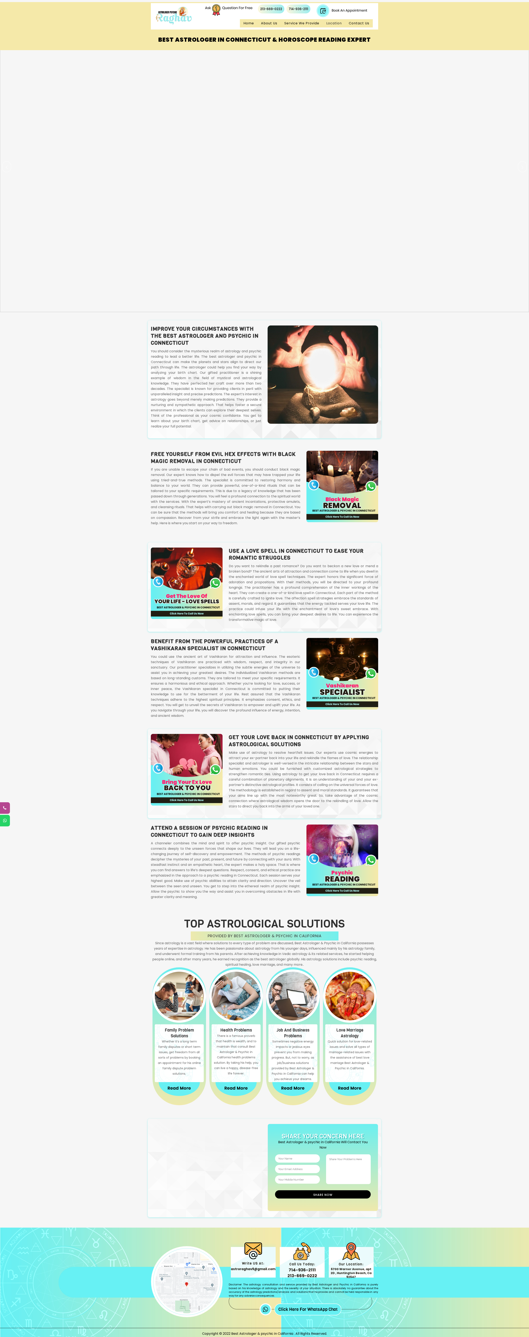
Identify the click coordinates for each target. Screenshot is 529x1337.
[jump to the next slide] (522, 166)
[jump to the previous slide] (6, 166)
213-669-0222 (271, 9)
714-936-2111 (298, 9)
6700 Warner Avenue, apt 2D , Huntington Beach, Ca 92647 (351, 1273)
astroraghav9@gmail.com (253, 1269)
